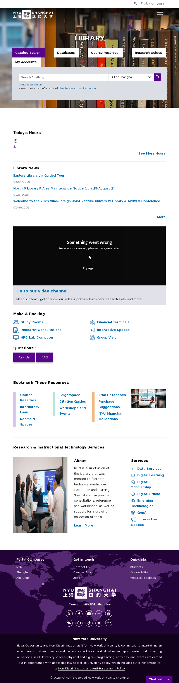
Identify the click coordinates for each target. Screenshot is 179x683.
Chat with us (159, 679)
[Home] (33, 14)
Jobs (76, 578)
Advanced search (31, 84)
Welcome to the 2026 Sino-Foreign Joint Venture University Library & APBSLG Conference (86, 201)
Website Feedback (143, 578)
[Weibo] (108, 613)
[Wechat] (69, 623)
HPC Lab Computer (37, 337)
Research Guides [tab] (148, 53)
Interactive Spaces (113, 330)
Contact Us (81, 567)
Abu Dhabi (23, 578)
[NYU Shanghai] (89, 593)
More (161, 217)
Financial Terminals (113, 322)
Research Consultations (41, 330)
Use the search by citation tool (77, 88)
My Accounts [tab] (25, 62)
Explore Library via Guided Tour (38, 175)
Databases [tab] (66, 53)
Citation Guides (72, 401)
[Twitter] (69, 613)
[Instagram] (98, 613)
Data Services (149, 468)
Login (160, 3)
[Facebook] (79, 613)
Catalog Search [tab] (28, 53)
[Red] (108, 622)
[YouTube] (89, 613)
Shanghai (22, 572)
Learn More (83, 525)
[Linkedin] (98, 623)
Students (136, 567)
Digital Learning (150, 475)
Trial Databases (112, 395)
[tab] (28, 52)
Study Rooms (32, 322)
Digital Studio (148, 494)
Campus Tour (82, 572)
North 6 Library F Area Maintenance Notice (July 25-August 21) (64, 188)
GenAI (142, 512)
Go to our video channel (41, 291)
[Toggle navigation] (160, 14)
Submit (157, 77)
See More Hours (152, 153)
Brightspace (69, 395)
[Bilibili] (79, 623)
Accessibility (139, 572)
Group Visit (106, 337)
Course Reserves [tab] (104, 53)
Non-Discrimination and (91, 668)
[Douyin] (89, 623)
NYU (19, 567)
